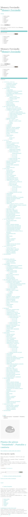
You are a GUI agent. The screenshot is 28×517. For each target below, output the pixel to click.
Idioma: (2, 25)
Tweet (2, 482)
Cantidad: (3, 472)
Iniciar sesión (6, 16)
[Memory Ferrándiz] (11, 10)
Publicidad (5, 20)
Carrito (5, 22)
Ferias (4, 18)
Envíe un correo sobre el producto (8, 478)
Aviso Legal (13, 508)
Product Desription (7, 486)
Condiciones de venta (5, 508)
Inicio (4, 415)
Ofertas (2, 13)
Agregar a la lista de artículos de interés (12, 476)
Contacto (5, 17)
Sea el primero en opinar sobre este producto (11, 450)
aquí (9, 514)
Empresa (5, 21)
